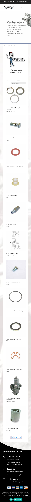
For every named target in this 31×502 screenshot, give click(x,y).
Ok (11, 499)
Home (6, 46)
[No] (29, 496)
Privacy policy (18, 499)
